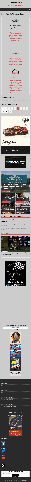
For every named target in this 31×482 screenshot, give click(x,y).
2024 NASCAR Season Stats (7, 399)
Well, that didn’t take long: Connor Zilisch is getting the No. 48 (8, 199)
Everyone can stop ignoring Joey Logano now (8, 209)
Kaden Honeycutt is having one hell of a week (22, 209)
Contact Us (3, 381)
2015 (22, 101)
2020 (3, 101)
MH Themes (24, 480)
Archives (3, 395)
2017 (15, 101)
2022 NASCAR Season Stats (7, 404)
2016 (19, 101)
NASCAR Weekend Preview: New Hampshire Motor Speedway (14, 186)
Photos (3, 392)
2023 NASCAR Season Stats (7, 402)
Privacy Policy (4, 383)
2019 (7, 101)
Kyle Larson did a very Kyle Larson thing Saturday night (22, 199)
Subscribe (15, 329)
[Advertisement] (15, 307)
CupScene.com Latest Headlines (13, 216)
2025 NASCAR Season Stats (7, 397)
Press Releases (4, 390)
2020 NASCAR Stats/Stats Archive (8, 409)
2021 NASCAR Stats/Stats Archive (8, 406)
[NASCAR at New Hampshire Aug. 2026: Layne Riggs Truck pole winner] (15, 244)
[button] (29, 10)
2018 (11, 101)
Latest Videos (4, 388)
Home (2, 385)
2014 (26, 101)
